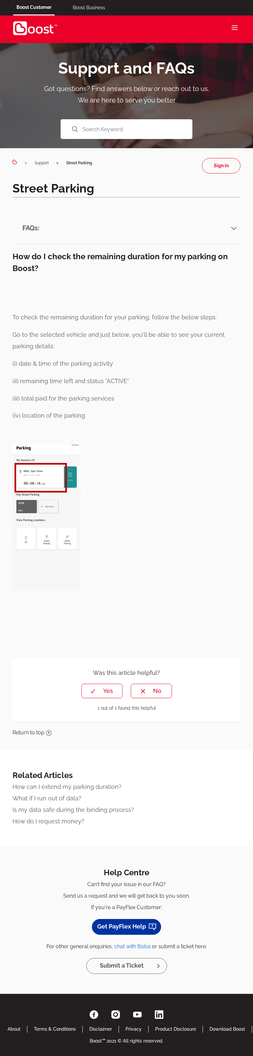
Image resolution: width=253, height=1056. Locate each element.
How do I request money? (48, 821)
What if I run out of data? (47, 798)
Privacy (134, 1029)
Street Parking (79, 163)
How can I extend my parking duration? (67, 786)
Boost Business (89, 7)
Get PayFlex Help (121, 926)
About (14, 1029)
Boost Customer (33, 7)
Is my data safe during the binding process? (73, 809)
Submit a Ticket (122, 965)
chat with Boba (132, 946)
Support (42, 163)
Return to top (28, 732)
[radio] (102, 691)
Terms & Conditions (55, 1029)
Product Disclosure (175, 1029)
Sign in (221, 165)
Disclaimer (100, 1029)
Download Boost (227, 1029)
